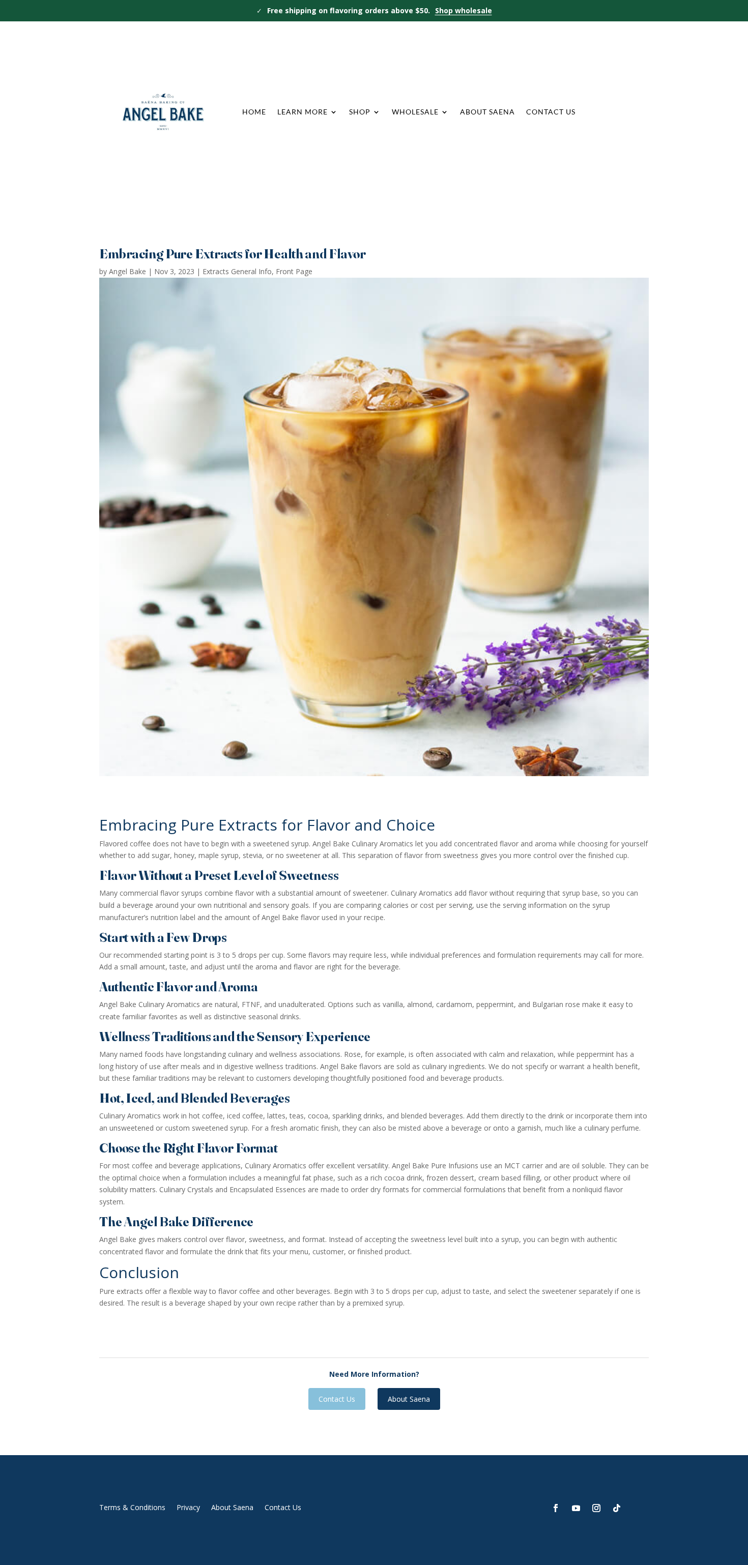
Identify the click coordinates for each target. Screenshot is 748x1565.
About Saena (487, 111)
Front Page (294, 271)
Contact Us (551, 111)
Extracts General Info (237, 271)
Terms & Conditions (132, 1506)
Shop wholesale (463, 10)
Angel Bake (127, 271)
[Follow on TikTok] (617, 1508)
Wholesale (415, 111)
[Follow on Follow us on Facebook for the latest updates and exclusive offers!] (556, 1508)
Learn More (302, 111)
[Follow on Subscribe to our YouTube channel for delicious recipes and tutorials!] (576, 1508)
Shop (359, 111)
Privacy (188, 1506)
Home (254, 111)
